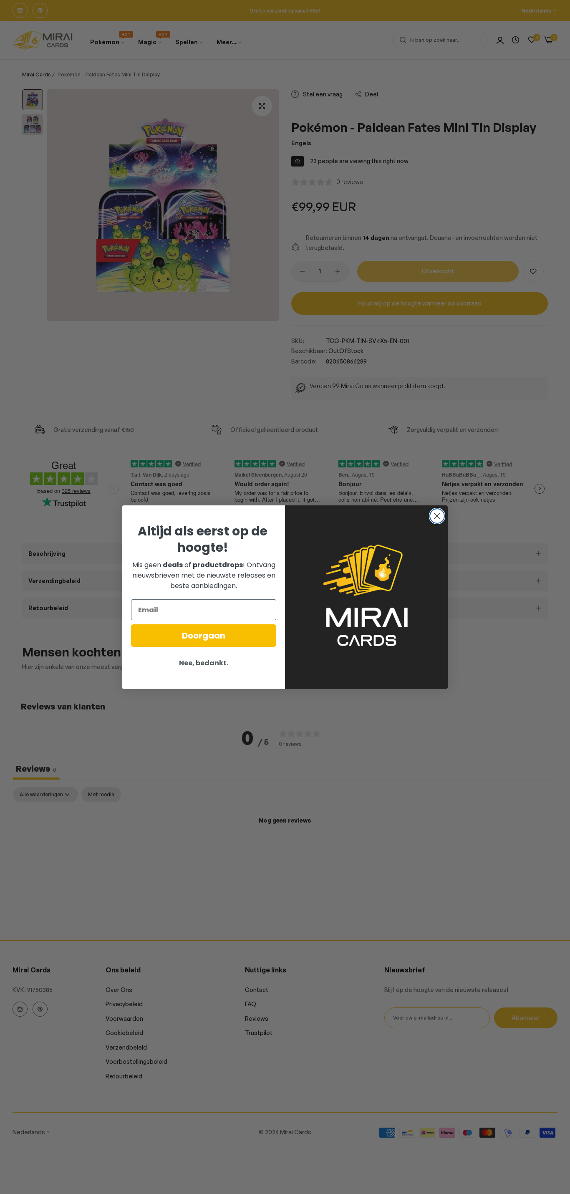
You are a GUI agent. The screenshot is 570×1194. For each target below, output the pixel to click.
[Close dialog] (437, 516)
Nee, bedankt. (203, 663)
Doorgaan (203, 635)
